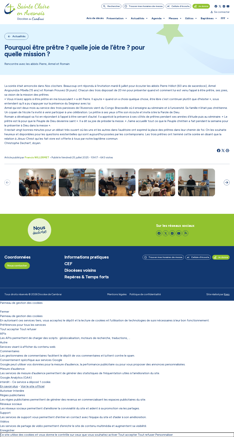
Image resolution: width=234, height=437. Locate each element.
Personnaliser (164, 434)
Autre (3, 342)
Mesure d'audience (12, 368)
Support (5, 412)
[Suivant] (227, 182)
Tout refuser (28, 329)
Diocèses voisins (80, 270)
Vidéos (4, 421)
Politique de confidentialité (145, 294)
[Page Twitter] (220, 6)
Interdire (18, 390)
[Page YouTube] (228, 6)
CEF (68, 263)
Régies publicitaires (12, 395)
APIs (3, 333)
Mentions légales (117, 294)
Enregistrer (7, 430)
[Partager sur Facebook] (218, 150)
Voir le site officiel (32, 386)
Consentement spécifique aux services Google (31, 360)
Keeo (227, 294)
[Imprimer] (227, 150)
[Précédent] (7, 182)
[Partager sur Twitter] (223, 150)
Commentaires (9, 351)
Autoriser (6, 390)
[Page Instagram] (224, 6)
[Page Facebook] (216, 6)
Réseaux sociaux (11, 404)
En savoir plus (9, 386)
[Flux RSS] (185, 233)
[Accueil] (10, 12)
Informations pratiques (86, 257)
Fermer (4, 311)
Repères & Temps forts (86, 277)
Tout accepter (9, 329)
